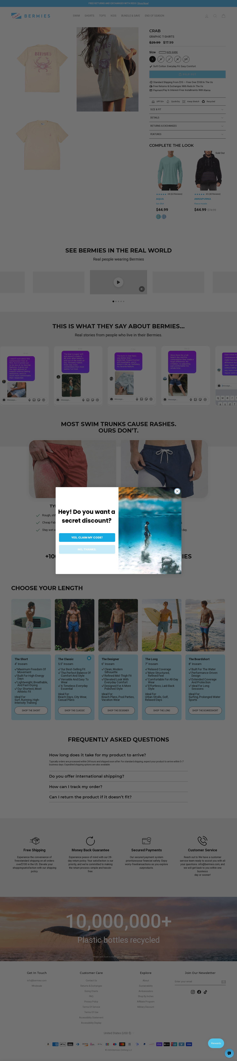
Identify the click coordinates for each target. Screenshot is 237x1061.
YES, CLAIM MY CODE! (87, 537)
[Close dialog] (177, 491)
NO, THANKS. (87, 549)
